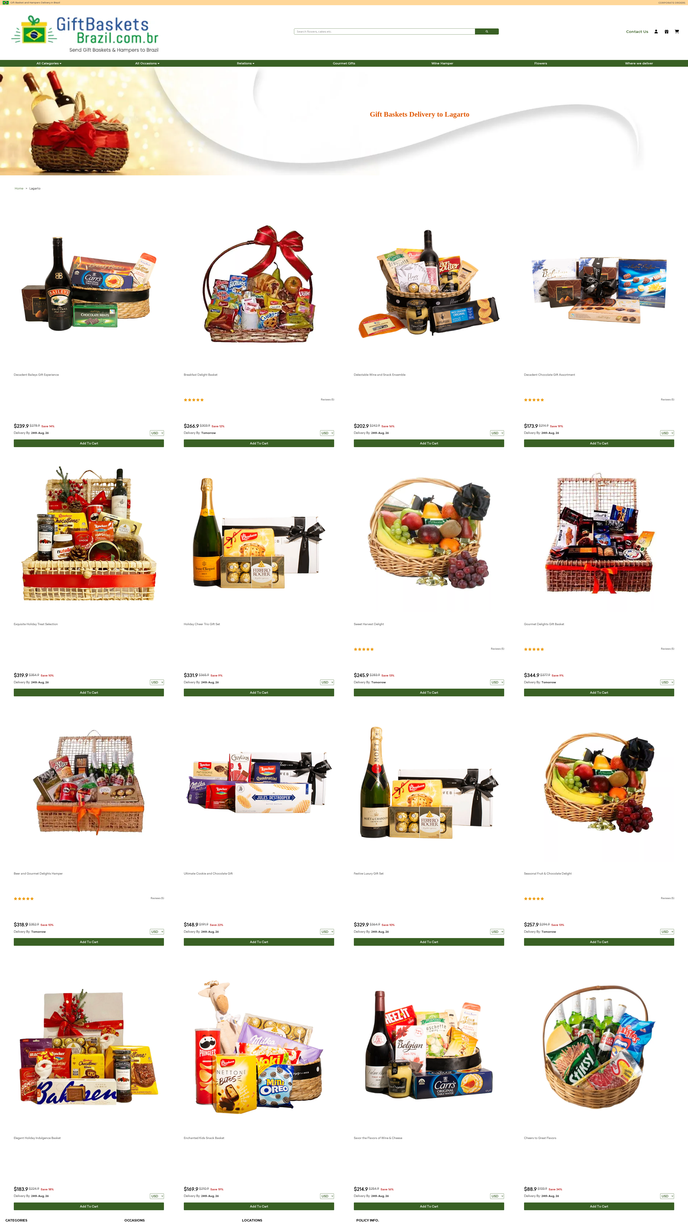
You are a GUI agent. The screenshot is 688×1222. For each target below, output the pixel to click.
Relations (244, 63)
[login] (656, 32)
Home (19, 188)
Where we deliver (639, 63)
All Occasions (146, 63)
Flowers (540, 63)
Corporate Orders (671, 2)
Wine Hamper (442, 63)
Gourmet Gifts (344, 63)
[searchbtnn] (487, 31)
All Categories (48, 63)
